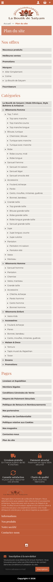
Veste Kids (12, 316)
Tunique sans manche (20, 140)
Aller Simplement (13, 72)
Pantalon (11, 241)
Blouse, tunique (15, 131)
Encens (9, 360)
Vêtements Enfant (14, 311)
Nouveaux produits (12, 50)
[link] (26, 545)
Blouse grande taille (19, 211)
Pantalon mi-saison (19, 246)
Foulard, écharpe (18, 184)
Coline (8, 76)
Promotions (9, 61)
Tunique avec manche (20, 145)
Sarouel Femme (15, 162)
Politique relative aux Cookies (18, 422)
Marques (7, 67)
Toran (10, 355)
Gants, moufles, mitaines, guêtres (26, 193)
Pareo (10, 329)
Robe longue (16, 158)
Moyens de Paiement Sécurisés (19, 398)
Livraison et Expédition (14, 381)
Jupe (9, 228)
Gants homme (17, 303)
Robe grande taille (19, 215)
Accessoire (12, 180)
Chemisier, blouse (18, 136)
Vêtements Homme (15, 263)
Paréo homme (17, 298)
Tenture (11, 347)
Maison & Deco (12, 342)
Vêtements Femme (15, 110)
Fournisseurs (9, 86)
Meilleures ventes (12, 55)
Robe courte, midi (18, 153)
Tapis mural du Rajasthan (19, 351)
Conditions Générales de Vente (18, 393)
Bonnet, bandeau (18, 197)
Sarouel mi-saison (18, 167)
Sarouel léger (16, 171)
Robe (9, 149)
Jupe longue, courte (19, 232)
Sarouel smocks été (19, 175)
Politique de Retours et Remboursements (24, 404)
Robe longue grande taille (22, 219)
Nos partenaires (11, 410)
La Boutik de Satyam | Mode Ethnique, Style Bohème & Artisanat (25, 104)
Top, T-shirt (12, 114)
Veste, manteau (15, 281)
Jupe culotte (16, 237)
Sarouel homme (15, 268)
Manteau (11, 259)
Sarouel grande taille (20, 224)
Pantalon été (16, 250)
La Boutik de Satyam (15, 80)
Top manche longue (19, 127)
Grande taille (13, 202)
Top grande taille (18, 206)
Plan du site (9, 440)
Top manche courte (19, 123)
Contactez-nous (11, 434)
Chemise (11, 276)
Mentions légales (11, 387)
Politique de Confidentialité (17, 416)
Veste (10, 254)
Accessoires (11, 320)
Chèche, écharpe (18, 294)
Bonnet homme (17, 307)
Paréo (12, 189)
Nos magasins (10, 428)
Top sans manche (18, 118)
